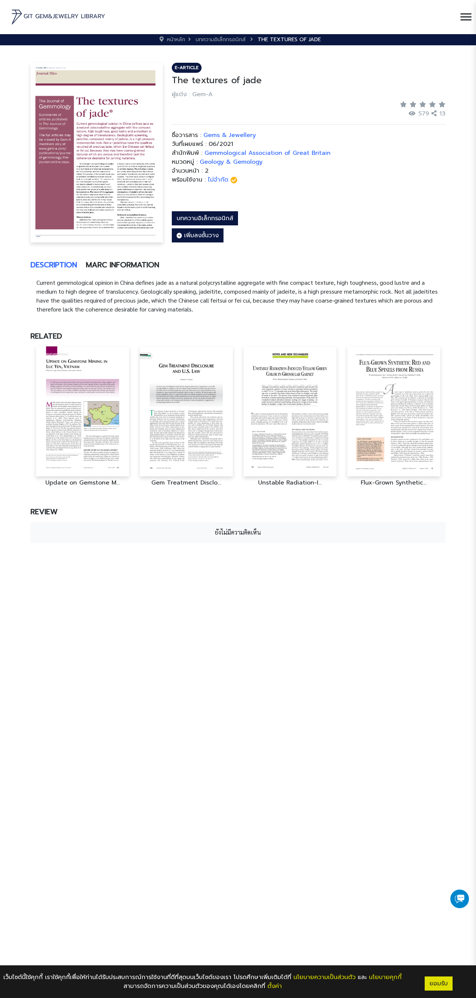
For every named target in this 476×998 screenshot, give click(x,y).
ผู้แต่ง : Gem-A (192, 94)
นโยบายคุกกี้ (385, 977)
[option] (82, 416)
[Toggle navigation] (466, 17)
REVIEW (44, 511)
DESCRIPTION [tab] (53, 264)
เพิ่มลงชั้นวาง (200, 235)
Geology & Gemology (231, 161)
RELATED (46, 336)
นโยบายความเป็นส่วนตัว (324, 977)
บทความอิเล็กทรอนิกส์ (205, 218)
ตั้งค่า (274, 986)
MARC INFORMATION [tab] (122, 264)
